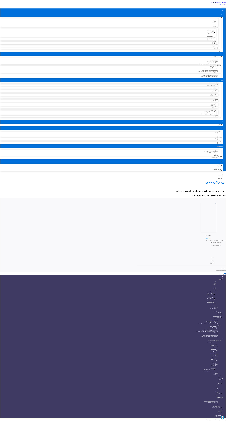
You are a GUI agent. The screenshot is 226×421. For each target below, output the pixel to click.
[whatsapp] (214, 255)
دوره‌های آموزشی (220, 175)
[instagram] (214, 250)
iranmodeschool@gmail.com (216, 2)
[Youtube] (214, 252)
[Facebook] (214, 249)
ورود (225, 6)
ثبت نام (222, 6)
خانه (222, 174)
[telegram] (214, 253)
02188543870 (223, 2)
